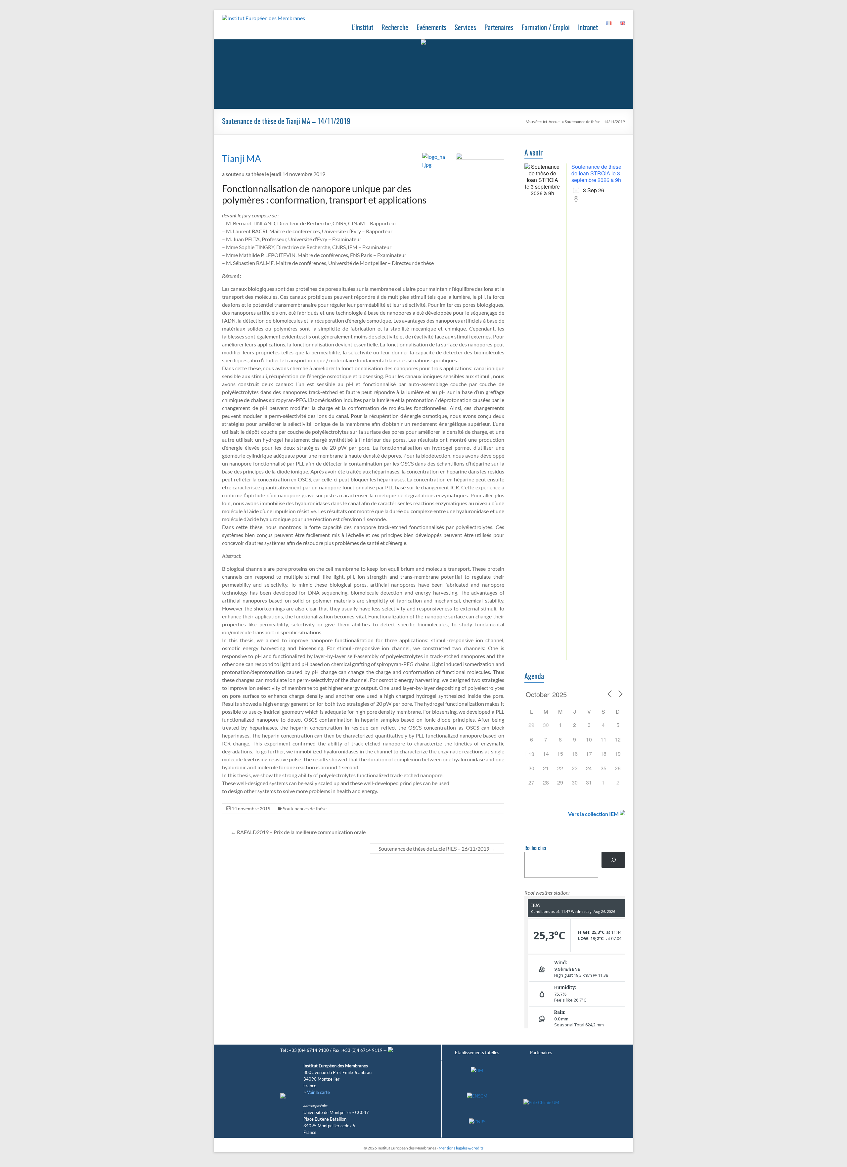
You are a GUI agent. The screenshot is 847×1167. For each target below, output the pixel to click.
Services (465, 27)
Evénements (431, 27)
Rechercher (535, 848)
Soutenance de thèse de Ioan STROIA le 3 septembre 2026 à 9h (596, 173)
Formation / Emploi (546, 27)
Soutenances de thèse (305, 808)
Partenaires (498, 27)
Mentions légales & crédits (461, 1147)
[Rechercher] (613, 860)
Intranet (588, 27)
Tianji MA (241, 158)
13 (531, 754)
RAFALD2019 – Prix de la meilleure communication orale (298, 832)
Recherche (394, 27)
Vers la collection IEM (593, 814)
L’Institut (362, 27)
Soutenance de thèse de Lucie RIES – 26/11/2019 (437, 848)
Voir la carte (318, 1092)
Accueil (555, 121)
